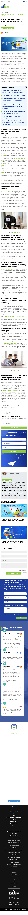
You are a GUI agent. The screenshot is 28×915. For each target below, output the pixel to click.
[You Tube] (9, 1)
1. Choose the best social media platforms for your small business (12, 91)
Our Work (14, 871)
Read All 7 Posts (7, 480)
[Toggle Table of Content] (25, 87)
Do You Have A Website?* (10, 605)
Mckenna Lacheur (10, 24)
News (14, 815)
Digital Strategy (14, 833)
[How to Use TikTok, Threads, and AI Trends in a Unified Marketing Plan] (14, 533)
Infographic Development (14, 844)
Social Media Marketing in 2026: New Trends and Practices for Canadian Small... (13, 521)
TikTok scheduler (18, 202)
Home (2, 12)
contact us (14, 405)
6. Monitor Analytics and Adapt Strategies (11, 117)
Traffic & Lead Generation (14, 849)
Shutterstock (16, 232)
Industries (14, 876)
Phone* (7, 597)
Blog (6, 12)
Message (7, 608)
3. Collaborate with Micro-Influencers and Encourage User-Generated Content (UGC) (13, 100)
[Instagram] (12, 898)
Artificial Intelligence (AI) (7, 269)
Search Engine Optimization (14, 852)
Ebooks (14, 884)
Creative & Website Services (14, 837)
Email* (6, 601)
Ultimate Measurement (14, 866)
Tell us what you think (12, 573)
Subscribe (13, 427)
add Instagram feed (18, 208)
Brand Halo (14, 847)
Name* (6, 593)
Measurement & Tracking (14, 864)
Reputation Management (14, 857)
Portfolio (14, 872)
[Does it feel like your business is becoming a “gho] (14, 759)
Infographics (14, 883)
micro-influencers (11, 242)
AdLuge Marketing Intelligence (14, 867)
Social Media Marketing (7, 28)
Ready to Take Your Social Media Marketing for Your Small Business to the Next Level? (13, 122)
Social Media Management (14, 860)
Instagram (3, 155)
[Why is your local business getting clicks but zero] (14, 790)
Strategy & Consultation (14, 831)
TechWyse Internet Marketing (9, 390)
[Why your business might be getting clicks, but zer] (14, 774)
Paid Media (14, 854)
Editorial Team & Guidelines (14, 817)
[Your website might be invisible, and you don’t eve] (14, 743)
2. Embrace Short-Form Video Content (13, 95)
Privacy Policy (14, 821)
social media (11, 136)
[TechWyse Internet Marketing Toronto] (5, 6)
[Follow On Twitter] (3, 413)
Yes (19, 605)
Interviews (14, 886)
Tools (14, 881)
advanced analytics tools (9, 343)
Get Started (13, 451)
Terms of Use (14, 824)
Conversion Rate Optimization (14, 842)
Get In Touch (20, 618)
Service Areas (14, 811)
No (23, 605)
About (14, 809)
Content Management (14, 859)
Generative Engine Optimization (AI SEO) (14, 850)
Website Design (14, 838)
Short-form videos (5, 191)
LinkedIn (3, 172)
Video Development (14, 845)
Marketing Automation (14, 862)
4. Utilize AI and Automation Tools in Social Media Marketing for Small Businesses (13, 106)
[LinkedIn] (8, 1)
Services (14, 830)
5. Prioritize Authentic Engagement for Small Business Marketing (13, 112)
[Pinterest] (10, 413)
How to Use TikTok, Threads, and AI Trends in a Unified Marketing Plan (12, 541)
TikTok (2, 165)
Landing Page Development (14, 840)
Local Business (14, 856)
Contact (14, 819)
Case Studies (14, 874)
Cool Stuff (14, 879)
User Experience (14, 835)
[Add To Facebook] (9, 898)
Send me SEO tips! (23, 570)
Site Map (14, 826)
